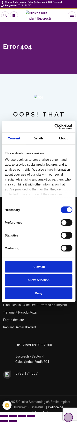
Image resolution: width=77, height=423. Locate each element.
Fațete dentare (13, 320)
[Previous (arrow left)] (4, 421)
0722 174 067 (26, 373)
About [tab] (63, 138)
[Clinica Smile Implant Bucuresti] (39, 15)
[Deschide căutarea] (5, 15)
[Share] (22, 416)
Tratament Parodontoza (20, 312)
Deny (38, 293)
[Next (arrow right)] (13, 421)
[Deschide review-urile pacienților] (6, 405)
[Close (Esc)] (31, 416)
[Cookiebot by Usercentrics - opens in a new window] (54, 126)
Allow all (38, 266)
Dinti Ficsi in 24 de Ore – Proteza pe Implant (35, 305)
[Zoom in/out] (4, 416)
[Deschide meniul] (72, 15)
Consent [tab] (14, 138)
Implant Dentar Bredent (19, 327)
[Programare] (14, 15)
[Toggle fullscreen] (13, 416)
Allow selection (38, 280)
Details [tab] (38, 138)
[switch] (66, 222)
